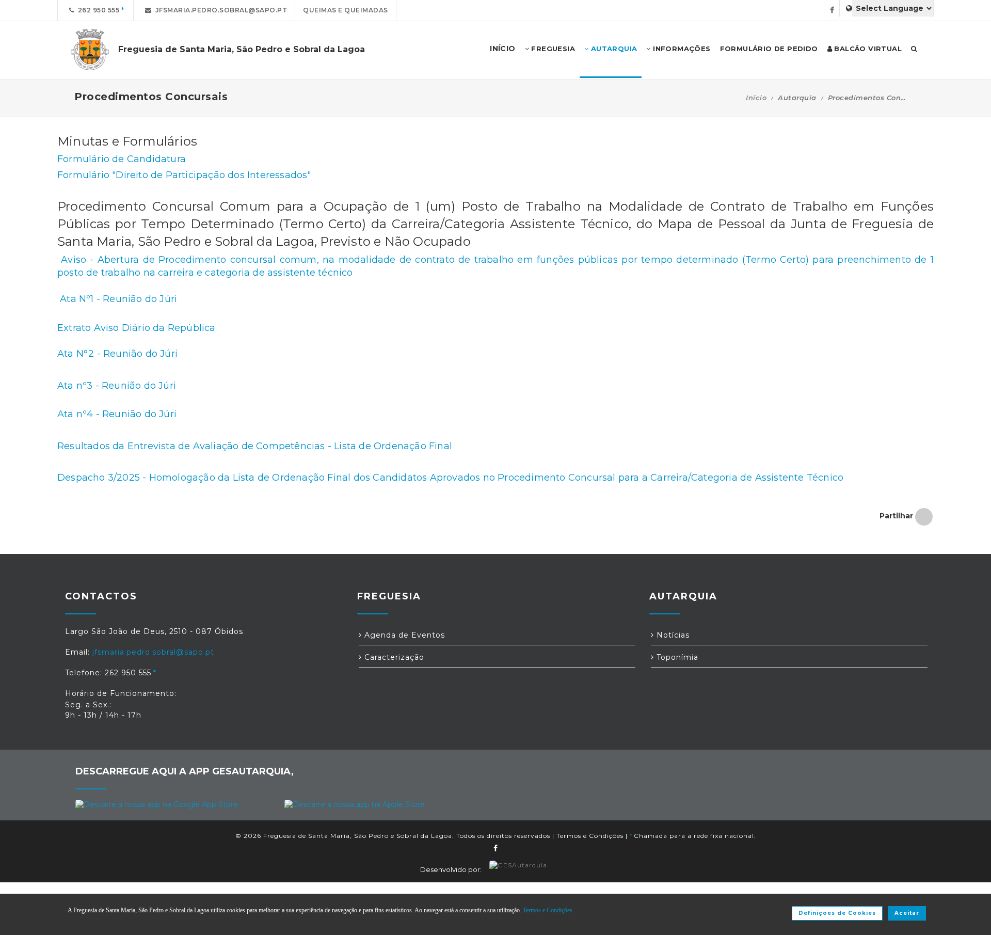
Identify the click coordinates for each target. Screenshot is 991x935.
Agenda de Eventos (403, 635)
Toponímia (676, 657)
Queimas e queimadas (345, 10)
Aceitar (906, 913)
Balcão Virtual (867, 48)
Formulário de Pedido (769, 48)
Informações (681, 48)
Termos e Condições (590, 835)
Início (756, 97)
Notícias (672, 635)
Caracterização (393, 657)
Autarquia (612, 48)
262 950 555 (97, 10)
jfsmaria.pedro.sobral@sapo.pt (219, 10)
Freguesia (552, 48)
